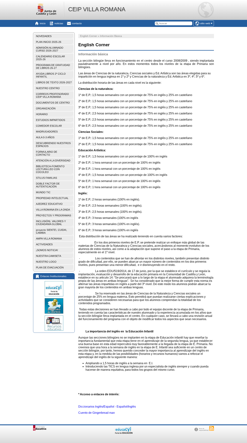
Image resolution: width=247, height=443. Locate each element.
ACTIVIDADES (44, 244)
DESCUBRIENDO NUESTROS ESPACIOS (53, 144)
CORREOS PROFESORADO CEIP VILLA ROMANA (52, 95)
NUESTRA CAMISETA (48, 255)
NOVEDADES (44, 36)
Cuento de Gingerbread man (96, 412)
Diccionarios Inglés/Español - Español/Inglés (107, 406)
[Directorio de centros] (53, 306)
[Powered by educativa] (39, 428)
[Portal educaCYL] (53, 288)
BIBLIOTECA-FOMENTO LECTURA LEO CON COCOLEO (50, 169)
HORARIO (42, 114)
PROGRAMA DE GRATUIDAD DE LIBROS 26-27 (53, 66)
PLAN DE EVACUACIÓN (50, 267)
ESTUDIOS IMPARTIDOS (50, 120)
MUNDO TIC (43, 192)
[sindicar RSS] (211, 428)
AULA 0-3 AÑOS (45, 137)
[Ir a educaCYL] (123, 433)
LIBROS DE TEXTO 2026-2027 (54, 82)
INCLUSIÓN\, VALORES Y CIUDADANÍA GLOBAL (51, 223)
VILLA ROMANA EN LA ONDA (53, 209)
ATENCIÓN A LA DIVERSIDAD (53, 160)
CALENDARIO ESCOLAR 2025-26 (50, 58)
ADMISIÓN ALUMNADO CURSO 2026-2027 (49, 49)
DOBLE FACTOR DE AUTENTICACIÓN (48, 185)
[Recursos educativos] (53, 323)
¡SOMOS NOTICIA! (47, 250)
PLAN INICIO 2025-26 (48, 41)
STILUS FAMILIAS (46, 177)
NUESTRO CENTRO (48, 88)
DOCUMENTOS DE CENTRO (53, 102)
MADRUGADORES (47, 131)
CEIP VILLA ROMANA (96, 9)
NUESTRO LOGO (46, 261)
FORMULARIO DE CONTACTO (46, 153)
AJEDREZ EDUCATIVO (49, 203)
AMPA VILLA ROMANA (49, 238)
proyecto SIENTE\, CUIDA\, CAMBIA (51, 231)
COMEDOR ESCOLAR (49, 125)
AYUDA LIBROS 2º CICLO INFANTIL (51, 75)
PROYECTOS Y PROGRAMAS (53, 215)
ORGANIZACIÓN (46, 108)
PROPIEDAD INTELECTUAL (52, 198)
